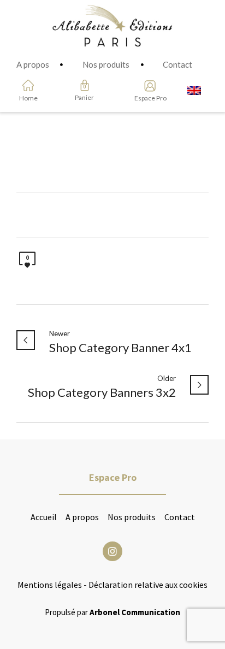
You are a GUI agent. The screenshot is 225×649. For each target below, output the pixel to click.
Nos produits (132, 516)
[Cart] (85, 85)
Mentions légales (49, 584)
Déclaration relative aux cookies (148, 584)
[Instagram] (112, 551)
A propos (82, 516)
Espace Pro (146, 98)
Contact (179, 516)
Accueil (44, 516)
